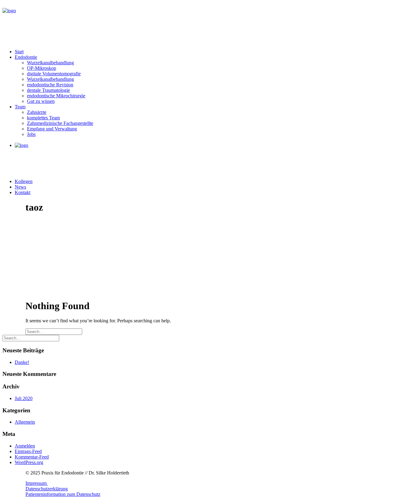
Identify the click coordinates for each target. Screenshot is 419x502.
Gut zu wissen (41, 101)
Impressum (36, 483)
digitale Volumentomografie (54, 73)
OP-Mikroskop (41, 68)
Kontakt (22, 192)
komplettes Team (43, 117)
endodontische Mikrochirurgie (56, 95)
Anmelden (25, 445)
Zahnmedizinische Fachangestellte (60, 123)
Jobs (31, 134)
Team (20, 106)
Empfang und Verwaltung (52, 128)
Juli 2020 (24, 398)
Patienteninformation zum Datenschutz (62, 494)
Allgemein (25, 422)
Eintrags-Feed (28, 451)
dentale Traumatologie (48, 90)
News (20, 186)
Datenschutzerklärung (46, 488)
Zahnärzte (36, 112)
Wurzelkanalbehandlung (50, 62)
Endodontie (26, 57)
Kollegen (24, 181)
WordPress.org (29, 462)
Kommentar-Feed (32, 456)
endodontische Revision (50, 84)
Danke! (22, 362)
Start (19, 51)
